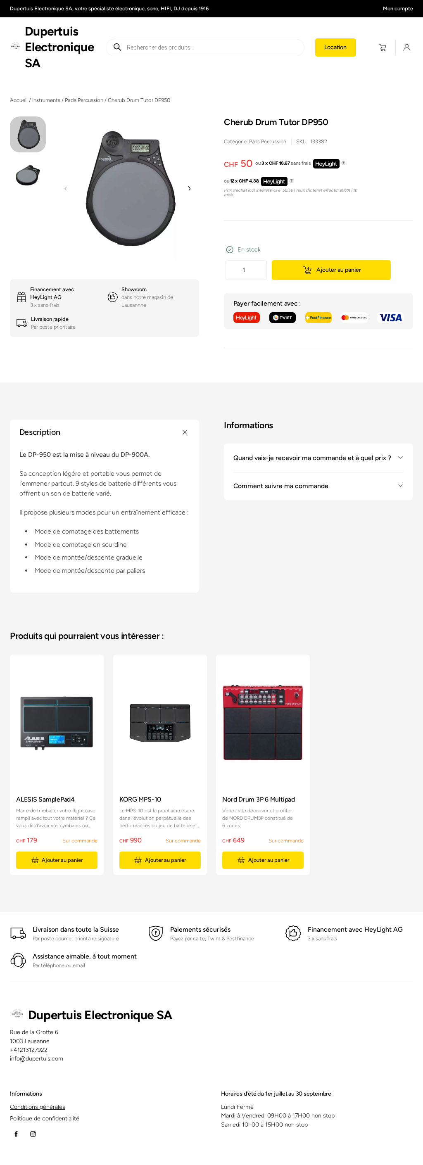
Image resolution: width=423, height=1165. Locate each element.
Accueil (19, 100)
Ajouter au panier (338, 269)
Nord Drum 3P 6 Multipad (258, 799)
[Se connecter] (406, 47)
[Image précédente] (65, 188)
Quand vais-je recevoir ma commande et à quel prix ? (312, 458)
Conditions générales (37, 1106)
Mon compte (398, 8)
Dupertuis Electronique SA (59, 47)
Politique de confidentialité (44, 1118)
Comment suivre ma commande (280, 486)
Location (335, 47)
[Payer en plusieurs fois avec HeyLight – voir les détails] (343, 163)
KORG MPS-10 (140, 799)
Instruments (46, 100)
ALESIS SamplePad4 (45, 799)
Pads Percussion (84, 100)
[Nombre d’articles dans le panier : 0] (383, 47)
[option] (28, 176)
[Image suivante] (189, 188)
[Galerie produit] (127, 188)
